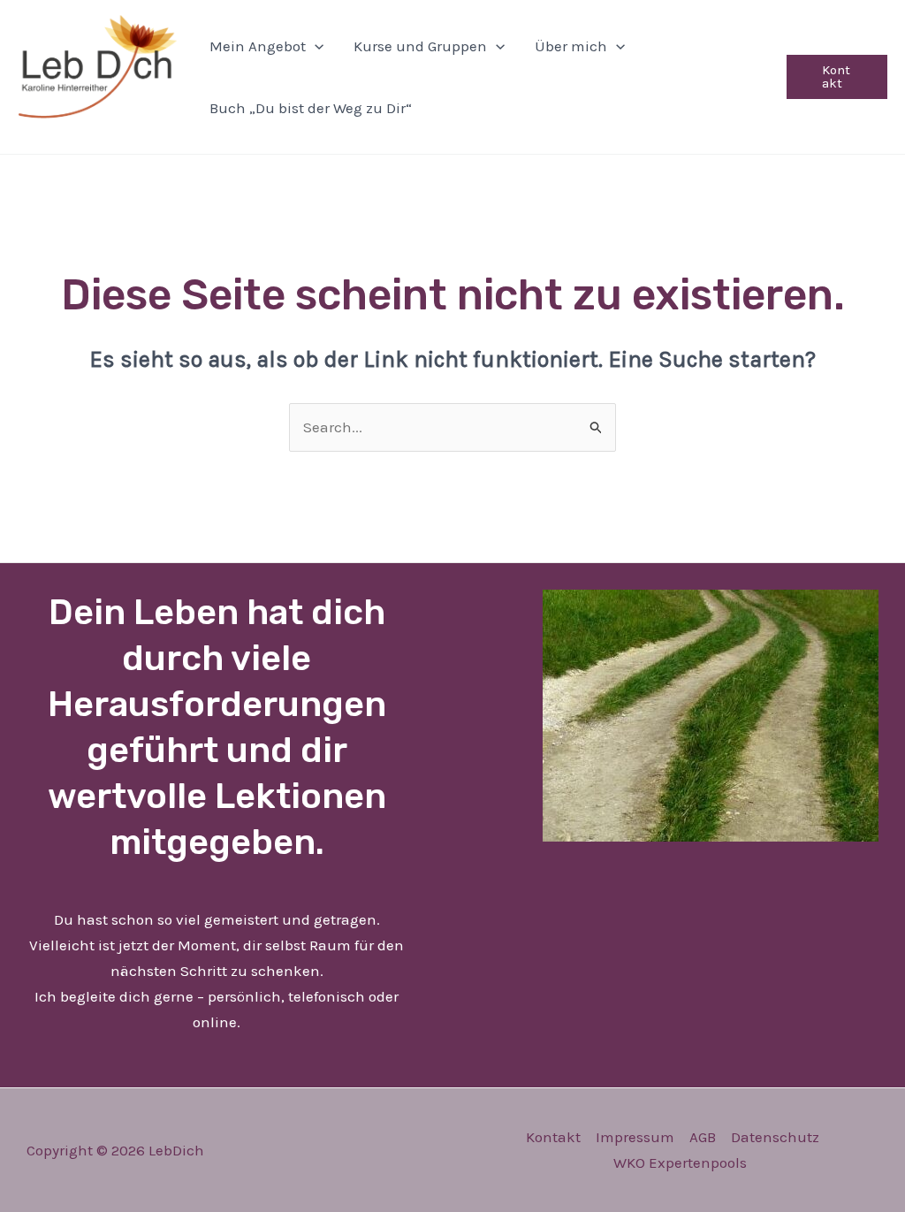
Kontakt (553, 1137)
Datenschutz (775, 1137)
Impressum (635, 1137)
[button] (314, 46)
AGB (702, 1137)
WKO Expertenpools (680, 1162)
